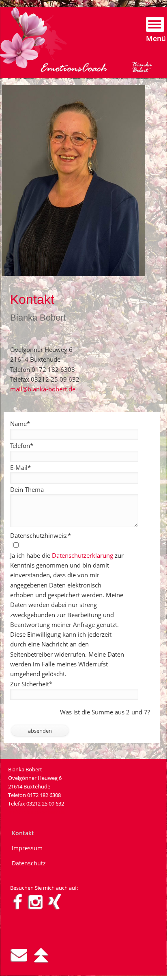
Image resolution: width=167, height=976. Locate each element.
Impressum (27, 848)
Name (20, 423)
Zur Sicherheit (31, 683)
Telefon (21, 445)
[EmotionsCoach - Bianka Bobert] (33, 66)
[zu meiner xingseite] (55, 901)
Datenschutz (29, 863)
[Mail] (19, 954)
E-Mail (20, 467)
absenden (40, 730)
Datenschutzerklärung (82, 555)
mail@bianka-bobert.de (42, 389)
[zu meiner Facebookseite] (17, 901)
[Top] (40, 954)
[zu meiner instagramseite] (35, 901)
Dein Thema (27, 489)
